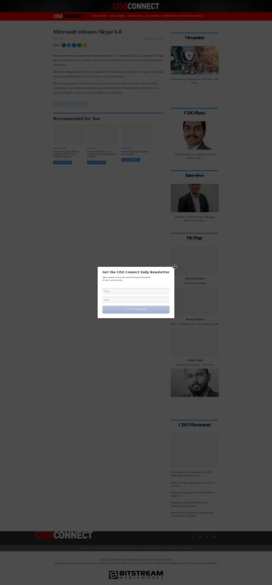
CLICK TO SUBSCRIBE (136, 309)
